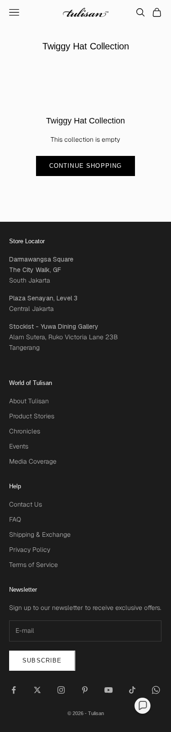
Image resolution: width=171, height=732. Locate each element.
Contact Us (25, 504)
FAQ (15, 519)
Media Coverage (33, 461)
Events (18, 446)
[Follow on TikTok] (132, 690)
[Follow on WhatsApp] (156, 690)
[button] (142, 706)
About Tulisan (29, 401)
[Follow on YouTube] (108, 690)
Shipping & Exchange (40, 534)
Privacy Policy (29, 549)
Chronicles (24, 431)
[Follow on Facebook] (13, 690)
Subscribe (42, 660)
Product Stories (31, 416)
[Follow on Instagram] (61, 690)
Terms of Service (33, 565)
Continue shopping (85, 165)
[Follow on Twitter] (37, 690)
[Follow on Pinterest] (84, 690)
